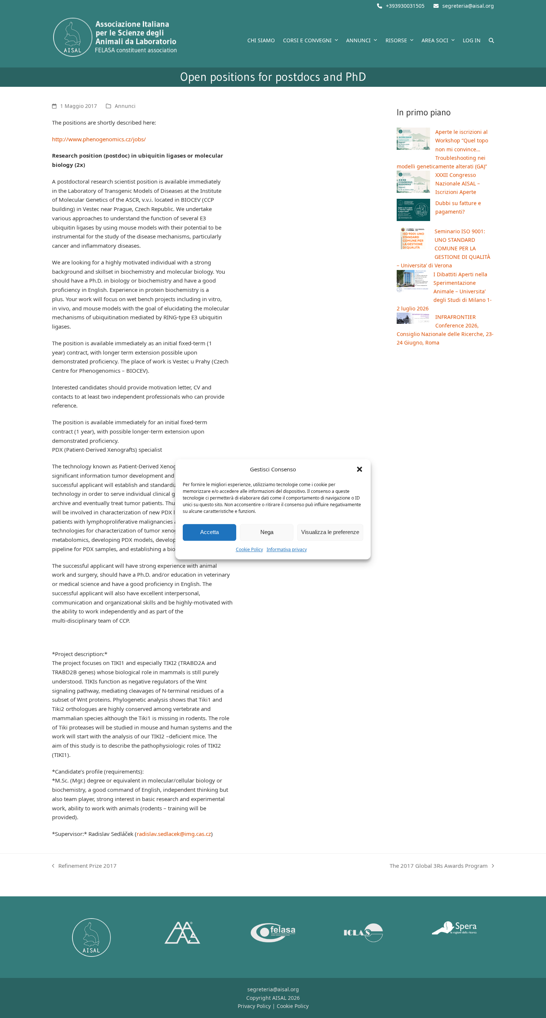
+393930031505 (405, 5)
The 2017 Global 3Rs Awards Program (439, 866)
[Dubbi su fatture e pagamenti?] (413, 211)
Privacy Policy (254, 1005)
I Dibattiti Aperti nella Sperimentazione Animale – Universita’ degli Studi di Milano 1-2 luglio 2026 (444, 291)
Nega (266, 532)
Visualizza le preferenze (330, 532)
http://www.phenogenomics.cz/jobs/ (99, 139)
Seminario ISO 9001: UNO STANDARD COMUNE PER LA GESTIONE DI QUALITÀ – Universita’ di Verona (443, 248)
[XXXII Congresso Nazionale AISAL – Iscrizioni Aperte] (413, 183)
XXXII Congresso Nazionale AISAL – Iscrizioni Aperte (457, 183)
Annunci (125, 105)
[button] (359, 469)
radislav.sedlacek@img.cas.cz (174, 833)
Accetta (209, 532)
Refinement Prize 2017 (84, 866)
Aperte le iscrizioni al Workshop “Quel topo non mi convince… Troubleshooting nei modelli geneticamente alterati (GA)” (442, 148)
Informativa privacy (287, 549)
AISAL (279, 997)
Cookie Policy (249, 549)
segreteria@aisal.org (468, 5)
